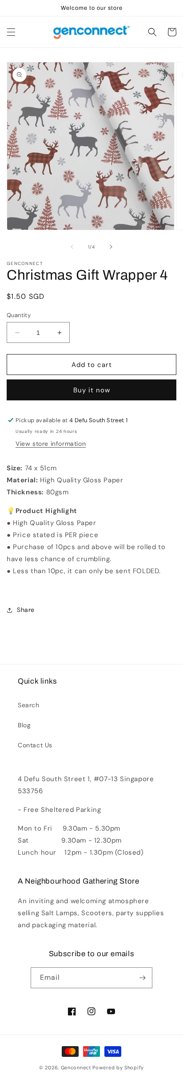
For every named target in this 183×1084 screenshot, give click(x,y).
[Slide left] (72, 247)
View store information (51, 444)
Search (29, 705)
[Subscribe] (142, 977)
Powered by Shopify (118, 1067)
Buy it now (91, 390)
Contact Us (35, 745)
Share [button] (26, 610)
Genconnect (76, 1067)
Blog (24, 725)
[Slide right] (111, 247)
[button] (11, 32)
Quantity (19, 315)
